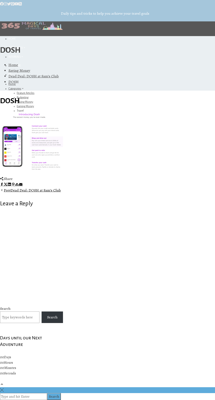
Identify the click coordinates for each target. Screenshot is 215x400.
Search (5, 308)
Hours (8, 362)
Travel (20, 110)
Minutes (10, 368)
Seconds (10, 373)
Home (12, 38)
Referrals (14, 56)
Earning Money (25, 106)
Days (7, 357)
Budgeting (23, 97)
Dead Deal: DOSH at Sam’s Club (32, 190)
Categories (14, 88)
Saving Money (25, 101)
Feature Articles (25, 93)
